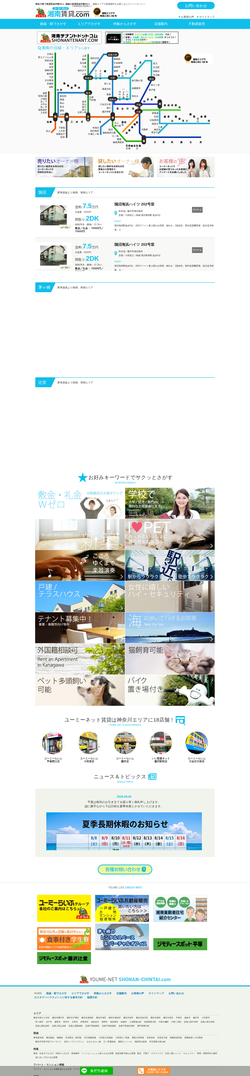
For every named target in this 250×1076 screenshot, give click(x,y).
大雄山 (50, 54)
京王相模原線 (90, 1058)
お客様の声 (187, 16)
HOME (38, 1013)
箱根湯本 (42, 110)
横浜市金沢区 (142, 1038)
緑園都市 (136, 88)
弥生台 (135, 96)
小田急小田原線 (106, 1058)
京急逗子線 (162, 1058)
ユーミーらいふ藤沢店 (53, 780)
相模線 (60, 1058)
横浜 (151, 79)
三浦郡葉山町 (135, 1042)
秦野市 (58, 1042)
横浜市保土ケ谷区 (41, 1038)
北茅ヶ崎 (82, 112)
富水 (62, 106)
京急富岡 (154, 120)
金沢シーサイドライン (74, 1062)
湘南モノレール (125, 1062)
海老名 (88, 78)
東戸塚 (152, 90)
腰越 (119, 139)
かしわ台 (96, 72)
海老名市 (95, 1042)
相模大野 (112, 54)
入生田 (43, 112)
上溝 (84, 56)
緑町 (51, 87)
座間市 (105, 1042)
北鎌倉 (144, 129)
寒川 (84, 107)
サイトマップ (207, 16)
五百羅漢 (49, 80)
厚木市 (66, 1042)
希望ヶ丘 (126, 69)
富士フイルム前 (45, 57)
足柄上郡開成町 (76, 1046)
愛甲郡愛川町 (143, 1046)
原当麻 (83, 63)
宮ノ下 (43, 101)
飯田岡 (50, 74)
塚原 (51, 64)
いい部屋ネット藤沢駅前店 (89, 780)
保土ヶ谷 (155, 85)
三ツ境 (122, 71)
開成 (62, 99)
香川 (84, 110)
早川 (48, 131)
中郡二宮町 (176, 1042)
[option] (53, 767)
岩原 (51, 67)
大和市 (75, 1042)
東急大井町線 (138, 1058)
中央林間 (118, 63)
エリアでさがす (89, 24)
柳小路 (117, 125)
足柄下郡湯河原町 (127, 1046)
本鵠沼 (95, 128)
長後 (109, 94)
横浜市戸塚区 (73, 1038)
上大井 (61, 131)
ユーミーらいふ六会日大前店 (125, 780)
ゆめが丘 (120, 93)
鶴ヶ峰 (135, 64)
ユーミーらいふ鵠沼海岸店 (161, 780)
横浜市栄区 (128, 1038)
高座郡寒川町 (150, 1042)
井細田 (50, 83)
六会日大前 (105, 104)
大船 (138, 111)
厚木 (88, 93)
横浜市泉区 (168, 1038)
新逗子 (154, 132)
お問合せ (125, 889)
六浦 (160, 127)
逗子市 (49, 1042)
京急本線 (151, 1058)
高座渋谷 (106, 89)
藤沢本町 (106, 111)
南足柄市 (114, 1042)
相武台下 (82, 70)
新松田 (63, 96)
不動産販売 (197, 24)
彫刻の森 (42, 96)
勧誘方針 (92, 1017)
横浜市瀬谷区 (115, 1038)
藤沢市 (196, 1038)
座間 (94, 63)
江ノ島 (115, 136)
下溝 (84, 67)
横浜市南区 (156, 1038)
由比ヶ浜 (137, 144)
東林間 (117, 59)
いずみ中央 (123, 91)
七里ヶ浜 (127, 144)
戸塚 (138, 104)
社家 (91, 97)
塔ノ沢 (43, 107)
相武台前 (94, 58)
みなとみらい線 (94, 1062)
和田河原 (49, 60)
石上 (116, 123)
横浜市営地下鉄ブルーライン (48, 1062)
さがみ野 (100, 72)
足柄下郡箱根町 (92, 1046)
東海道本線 (38, 1058)
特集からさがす (125, 24)
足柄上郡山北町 (59, 1046)
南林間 (117, 67)
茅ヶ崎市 (39, 1042)
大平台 (43, 104)
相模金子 (60, 134)
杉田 (156, 116)
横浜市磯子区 (58, 1038)
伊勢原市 (84, 1042)
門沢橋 (92, 100)
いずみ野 (127, 93)
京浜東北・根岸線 (73, 1058)
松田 (62, 137)
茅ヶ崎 (88, 115)
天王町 (156, 67)
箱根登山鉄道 (141, 1062)
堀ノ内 (198, 117)
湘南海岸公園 (109, 132)
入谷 (84, 74)
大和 (112, 78)
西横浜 (156, 71)
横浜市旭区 (101, 1038)
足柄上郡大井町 (208, 1042)
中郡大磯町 (164, 1042)
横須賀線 (50, 1058)
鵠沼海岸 (94, 131)
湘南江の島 (122, 120)
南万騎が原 (137, 80)
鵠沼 (110, 129)
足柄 (62, 114)
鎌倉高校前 (118, 142)
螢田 (62, 110)
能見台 (155, 123)
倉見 (84, 101)
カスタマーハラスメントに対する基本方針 (58, 1017)
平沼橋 (156, 75)
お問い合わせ (196, 6)
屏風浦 (155, 113)
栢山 (62, 103)
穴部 (51, 77)
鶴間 (116, 71)
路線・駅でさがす (53, 24)
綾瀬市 (124, 1042)
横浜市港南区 (87, 1038)
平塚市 (179, 1038)
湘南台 (112, 99)
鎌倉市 (187, 1038)
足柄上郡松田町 (42, 1046)
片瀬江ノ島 (93, 134)
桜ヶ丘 (107, 83)
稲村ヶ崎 (129, 144)
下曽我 (61, 128)
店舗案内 (160, 24)
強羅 (45, 93)
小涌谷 (43, 99)
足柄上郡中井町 (191, 1042)
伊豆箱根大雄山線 (157, 1062)
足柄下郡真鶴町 (109, 1046)
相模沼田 (49, 70)
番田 (84, 59)
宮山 (84, 104)
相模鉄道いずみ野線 (193, 1058)
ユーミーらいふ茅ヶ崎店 (197, 780)
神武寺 (157, 129)
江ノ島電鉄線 (109, 1062)
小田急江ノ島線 (122, 1058)
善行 (109, 108)
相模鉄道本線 (176, 1058)
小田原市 (206, 1038)
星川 (155, 63)
